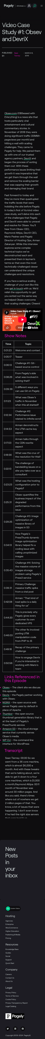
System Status (15, 908)
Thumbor (7, 713)
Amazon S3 (8, 728)
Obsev (6, 687)
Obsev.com (10, 113)
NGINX (6, 702)
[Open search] (34, 6)
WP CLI (6, 740)
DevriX (27, 158)
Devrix (5, 695)
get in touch (16, 288)
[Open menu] (41, 5)
